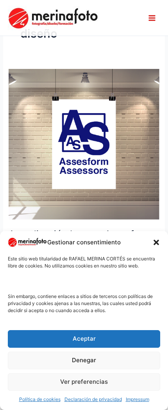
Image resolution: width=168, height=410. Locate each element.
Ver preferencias (84, 381)
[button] (156, 242)
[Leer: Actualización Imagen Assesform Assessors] (84, 144)
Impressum (137, 399)
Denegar (84, 360)
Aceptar (84, 338)
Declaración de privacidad (93, 399)
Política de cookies (40, 399)
